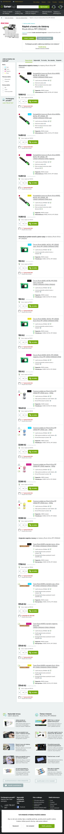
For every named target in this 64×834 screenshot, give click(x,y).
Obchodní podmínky (39, 802)
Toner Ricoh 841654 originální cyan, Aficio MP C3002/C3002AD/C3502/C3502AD (46, 585)
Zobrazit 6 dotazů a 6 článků (42, 48)
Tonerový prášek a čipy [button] (19, 13)
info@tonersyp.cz (19, 1)
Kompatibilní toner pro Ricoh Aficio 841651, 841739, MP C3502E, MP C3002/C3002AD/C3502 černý (46, 75)
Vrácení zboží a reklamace (38, 804)
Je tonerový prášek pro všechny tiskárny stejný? (22, 769)
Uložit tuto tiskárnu (44, 38)
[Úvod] (1, 18)
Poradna (55, 2)
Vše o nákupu (36, 2)
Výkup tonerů (53, 804)
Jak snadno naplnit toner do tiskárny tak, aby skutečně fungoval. (55, 733)
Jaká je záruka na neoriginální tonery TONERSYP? (21, 720)
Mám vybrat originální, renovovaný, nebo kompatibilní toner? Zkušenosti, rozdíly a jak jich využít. (55, 769)
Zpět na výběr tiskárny (29, 23)
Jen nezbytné (30, 826)
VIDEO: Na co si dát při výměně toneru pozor (53, 720)
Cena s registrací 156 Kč (26, 264)
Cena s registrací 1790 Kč (27, 567)
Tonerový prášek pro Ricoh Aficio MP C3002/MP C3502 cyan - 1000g (44, 429)
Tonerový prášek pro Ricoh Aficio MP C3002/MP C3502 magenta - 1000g (44, 465)
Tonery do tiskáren (9, 17)
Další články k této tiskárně (46, 781)
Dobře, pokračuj (46, 826)
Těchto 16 (24, 32)
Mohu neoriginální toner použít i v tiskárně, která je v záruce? (23, 733)
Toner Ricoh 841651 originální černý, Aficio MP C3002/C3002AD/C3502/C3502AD (46, 545)
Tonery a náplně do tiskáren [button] (8, 13)
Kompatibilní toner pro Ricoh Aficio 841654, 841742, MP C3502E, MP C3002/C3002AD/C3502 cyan (46, 116)
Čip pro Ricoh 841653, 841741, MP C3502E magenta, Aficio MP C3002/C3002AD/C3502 (47, 356)
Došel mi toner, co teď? (54, 756)
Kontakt (52, 806)
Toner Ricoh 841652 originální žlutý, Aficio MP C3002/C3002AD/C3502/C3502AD (46, 666)
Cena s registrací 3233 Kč (27, 447)
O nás (49, 2)
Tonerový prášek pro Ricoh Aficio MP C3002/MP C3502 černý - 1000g (44, 392)
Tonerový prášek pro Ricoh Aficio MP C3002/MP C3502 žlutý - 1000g (44, 502)
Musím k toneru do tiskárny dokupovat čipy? (23, 745)
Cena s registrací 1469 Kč (27, 138)
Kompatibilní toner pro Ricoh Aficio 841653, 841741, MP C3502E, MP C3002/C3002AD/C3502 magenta (46, 157)
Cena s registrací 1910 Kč (27, 411)
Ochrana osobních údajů (40, 807)
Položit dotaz (42, 46)
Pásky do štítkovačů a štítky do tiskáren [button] (32, 13)
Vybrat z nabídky (29, 38)
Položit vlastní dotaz (14, 785)
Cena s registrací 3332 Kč (27, 607)
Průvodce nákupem (39, 800)
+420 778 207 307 (6, 1)
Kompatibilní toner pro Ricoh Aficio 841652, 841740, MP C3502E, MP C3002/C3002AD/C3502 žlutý (46, 197)
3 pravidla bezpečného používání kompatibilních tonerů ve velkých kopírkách (55, 745)
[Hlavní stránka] (8, 6)
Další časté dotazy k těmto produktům (16, 780)
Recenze (44, 2)
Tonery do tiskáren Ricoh (21, 17)
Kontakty (61, 2)
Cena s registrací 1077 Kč (27, 97)
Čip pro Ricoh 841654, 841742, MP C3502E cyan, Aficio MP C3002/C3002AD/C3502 (46, 245)
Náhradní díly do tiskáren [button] (47, 13)
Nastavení (16, 826)
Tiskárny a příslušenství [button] (57, 13)
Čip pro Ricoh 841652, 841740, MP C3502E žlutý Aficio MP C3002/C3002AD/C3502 (46, 320)
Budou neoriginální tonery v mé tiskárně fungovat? (23, 757)
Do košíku (34, 101)
